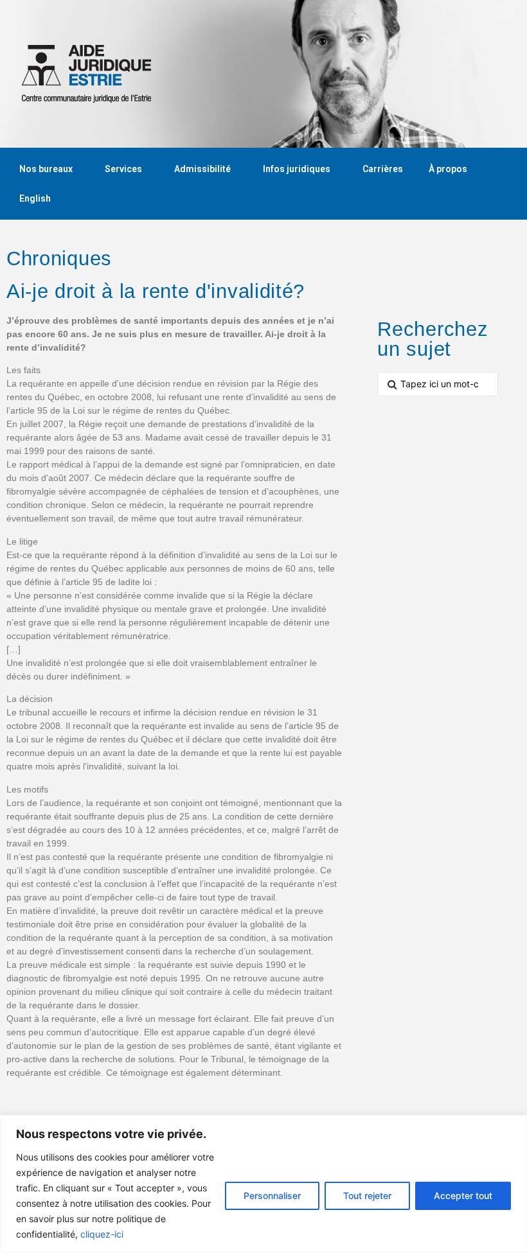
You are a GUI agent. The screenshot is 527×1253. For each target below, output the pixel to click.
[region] (263, 1184)
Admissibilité (202, 169)
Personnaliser (272, 1195)
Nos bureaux (46, 169)
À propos (448, 169)
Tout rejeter (367, 1195)
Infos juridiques (296, 169)
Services (123, 169)
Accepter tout (463, 1195)
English (35, 198)
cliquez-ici (101, 1234)
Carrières (382, 169)
